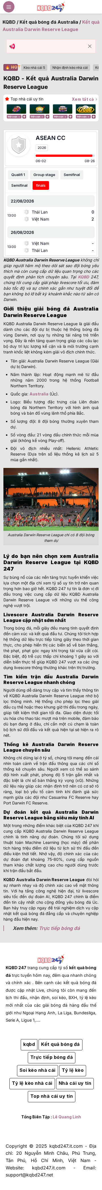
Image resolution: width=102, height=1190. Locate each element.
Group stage (44, 174)
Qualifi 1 (18, 174)
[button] (8, 6)
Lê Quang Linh (67, 1117)
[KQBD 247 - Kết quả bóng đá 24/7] (51, 6)
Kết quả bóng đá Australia (49, 22)
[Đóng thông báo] (89, 46)
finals (41, 185)
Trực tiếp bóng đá (59, 928)
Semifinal (72, 174)
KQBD (9, 22)
